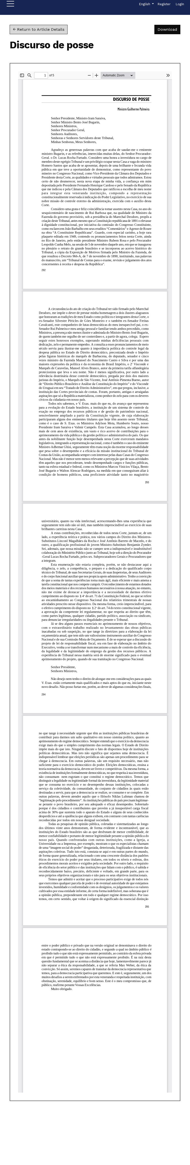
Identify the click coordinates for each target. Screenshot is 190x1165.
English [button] (146, 4)
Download (169, 29)
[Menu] (10, 5)
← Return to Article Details (38, 29)
